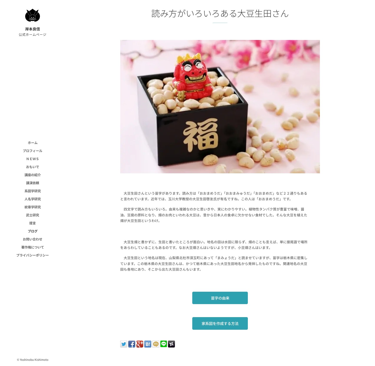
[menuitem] (32, 142)
